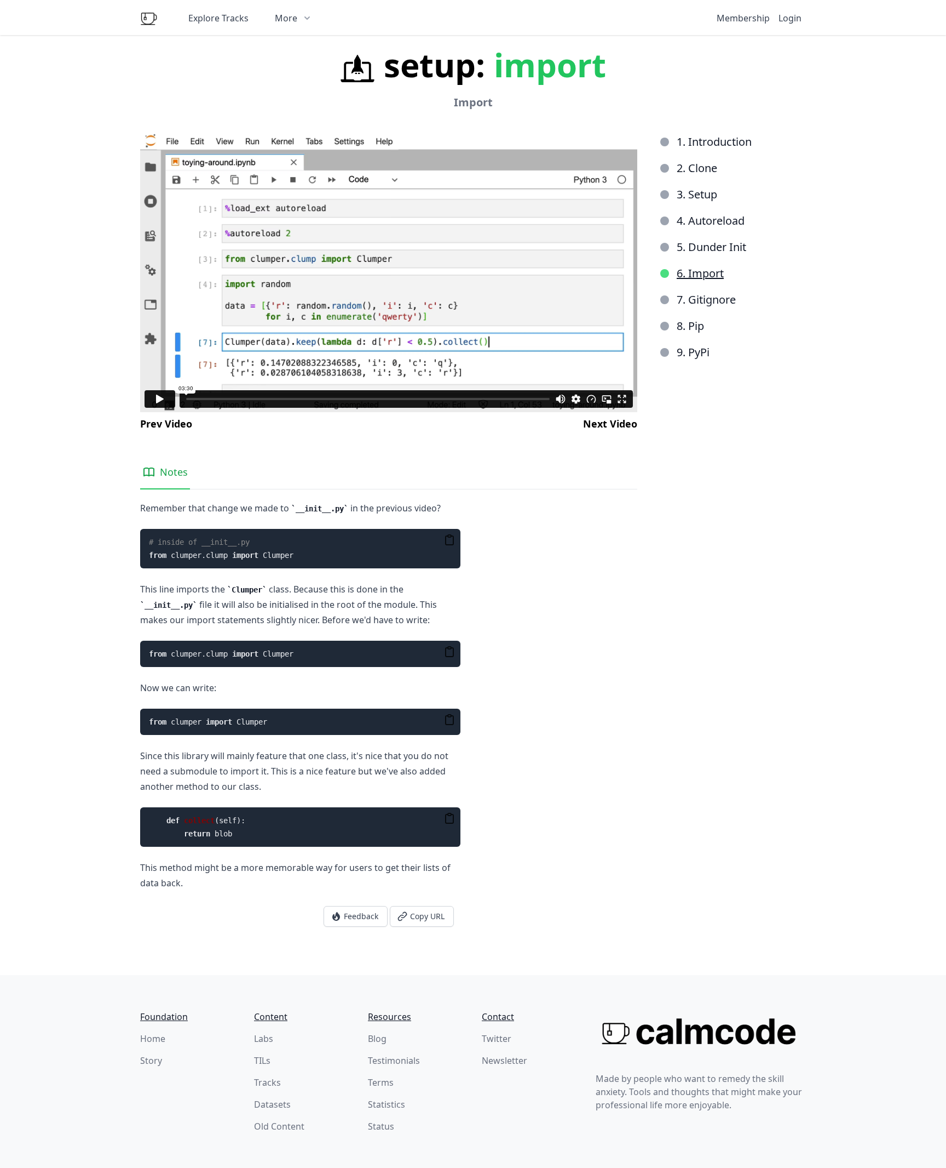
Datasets (272, 1104)
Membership (743, 18)
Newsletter (504, 1061)
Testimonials (394, 1061)
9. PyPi (693, 352)
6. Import (700, 273)
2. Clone (697, 168)
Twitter (496, 1039)
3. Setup (697, 194)
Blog (377, 1039)
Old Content (279, 1126)
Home (152, 1039)
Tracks (267, 1082)
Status (381, 1126)
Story (151, 1061)
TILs (262, 1061)
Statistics (386, 1104)
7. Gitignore (706, 299)
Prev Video (166, 423)
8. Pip (690, 325)
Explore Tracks (218, 18)
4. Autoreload (711, 220)
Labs (263, 1039)
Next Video (610, 423)
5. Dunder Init (711, 247)
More (286, 18)
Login (789, 18)
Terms (381, 1082)
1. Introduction (714, 141)
